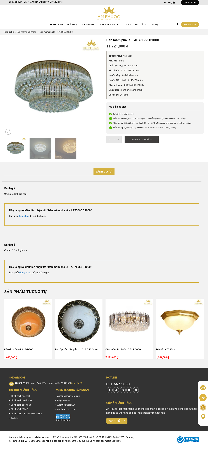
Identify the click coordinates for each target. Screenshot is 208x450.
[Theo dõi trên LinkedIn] (129, 390)
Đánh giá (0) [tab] (104, 171)
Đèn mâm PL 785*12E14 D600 (123, 349)
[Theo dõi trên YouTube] (136, 390)
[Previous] (10, 86)
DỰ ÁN (127, 24)
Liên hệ (154, 24)
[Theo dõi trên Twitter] (116, 390)
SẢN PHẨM (88, 24)
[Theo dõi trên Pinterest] (123, 390)
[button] (177, 24)
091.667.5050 (118, 384)
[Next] (96, 86)
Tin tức (139, 24)
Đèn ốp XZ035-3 (165, 349)
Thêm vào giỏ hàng (142, 139)
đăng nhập (23, 216)
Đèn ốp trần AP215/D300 (18, 349)
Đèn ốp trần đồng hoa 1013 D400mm (76, 349)
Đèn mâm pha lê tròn (26, 32)
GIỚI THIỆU (72, 24)
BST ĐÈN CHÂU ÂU (110, 24)
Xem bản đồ (76, 383)
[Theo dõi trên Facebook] (110, 390)
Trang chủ (56, 24)
